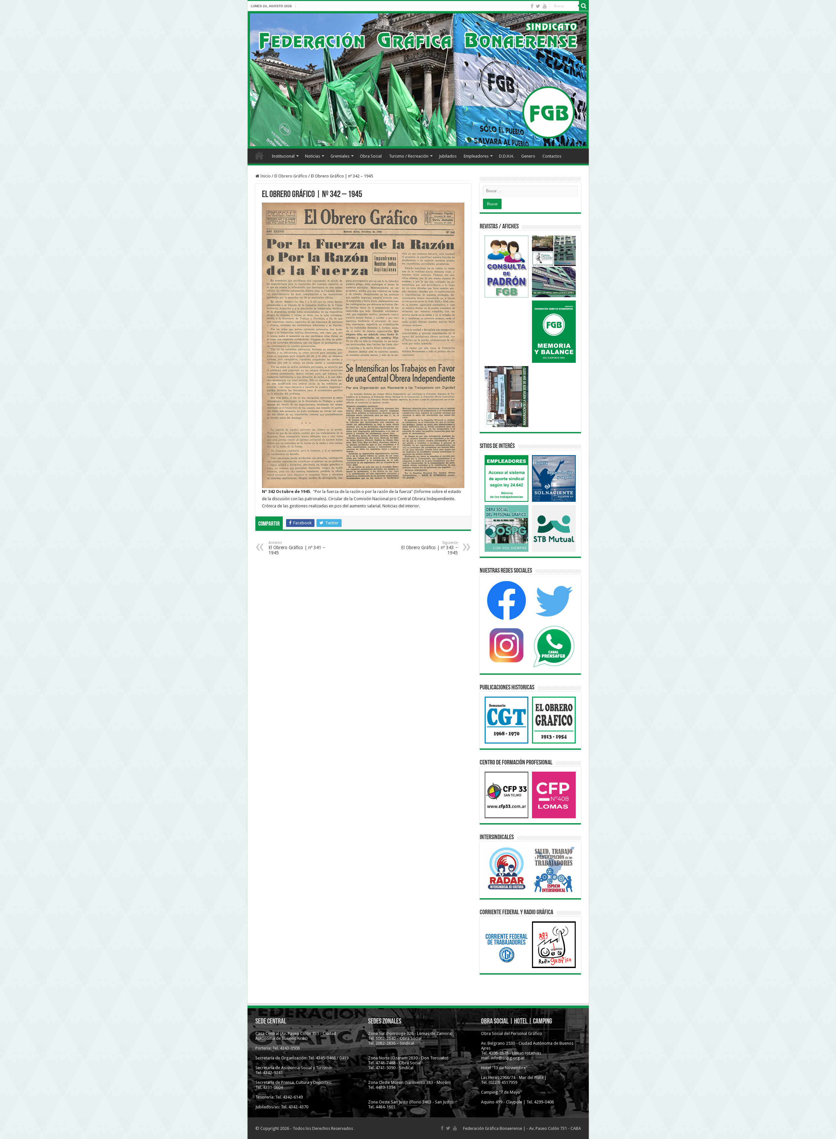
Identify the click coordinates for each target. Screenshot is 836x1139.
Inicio (259, 155)
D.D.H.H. (506, 156)
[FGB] (418, 79)
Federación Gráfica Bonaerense (492, 1128)
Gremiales (339, 156)
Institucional (283, 156)
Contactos (551, 156)
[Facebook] (532, 6)
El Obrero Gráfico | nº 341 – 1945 (296, 548)
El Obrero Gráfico (290, 176)
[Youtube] (544, 6)
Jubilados (448, 156)
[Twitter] (538, 6)
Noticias (312, 156)
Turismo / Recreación (408, 156)
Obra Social (371, 156)
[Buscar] (584, 6)
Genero (528, 156)
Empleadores (476, 156)
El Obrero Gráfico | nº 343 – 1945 (429, 548)
